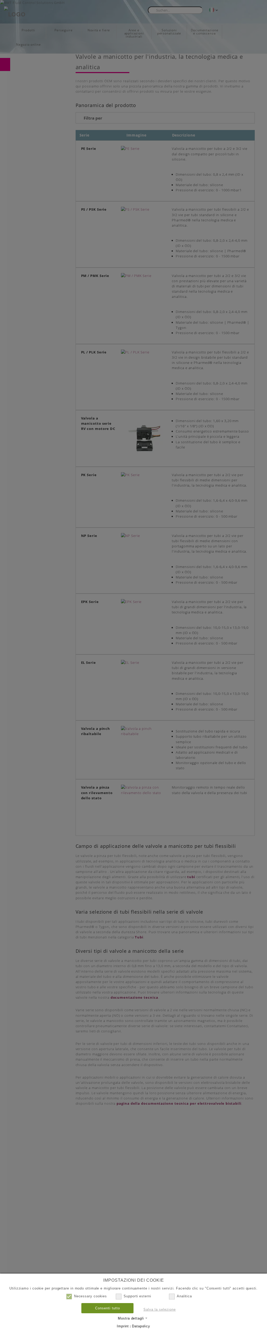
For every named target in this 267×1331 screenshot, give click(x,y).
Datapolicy (141, 1326)
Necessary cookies (90, 1296)
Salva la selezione (159, 1309)
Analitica (184, 1296)
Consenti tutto (107, 1308)
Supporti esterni (137, 1296)
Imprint (123, 1326)
